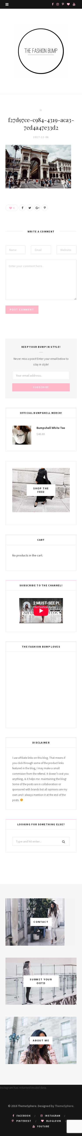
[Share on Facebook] (22, 208)
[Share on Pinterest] (44, 208)
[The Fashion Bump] (41, 51)
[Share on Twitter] (29, 208)
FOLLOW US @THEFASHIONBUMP (21, 1093)
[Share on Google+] (37, 208)
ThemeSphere (64, 1106)
